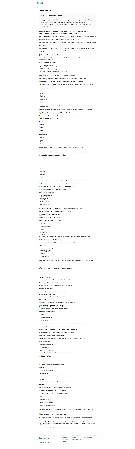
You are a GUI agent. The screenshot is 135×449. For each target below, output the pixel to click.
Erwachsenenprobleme (76, 439)
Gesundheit (74, 437)
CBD (72, 441)
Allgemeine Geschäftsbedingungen (90, 435)
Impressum (63, 441)
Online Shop (95, 3)
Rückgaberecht (64, 435)
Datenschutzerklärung (88, 437)
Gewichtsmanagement (76, 435)
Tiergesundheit (74, 443)
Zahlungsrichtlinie (64, 437)
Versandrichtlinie (64, 439)
